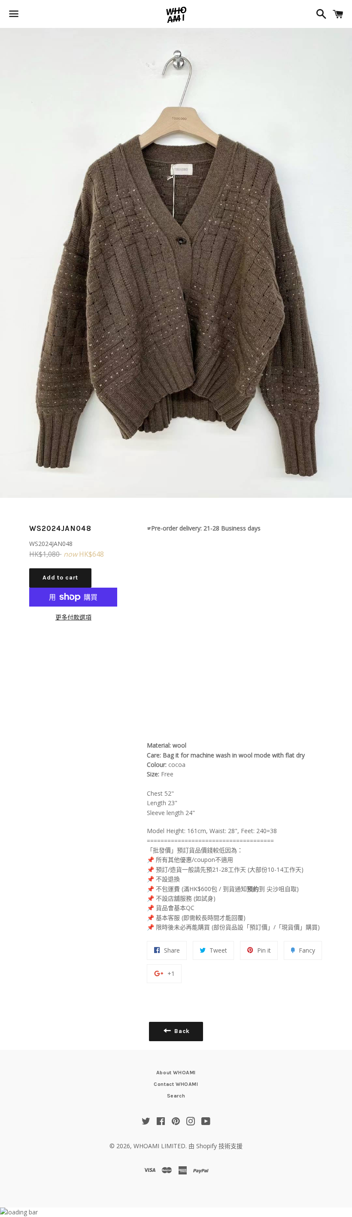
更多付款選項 (73, 617)
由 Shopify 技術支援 (215, 1146)
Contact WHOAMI (176, 1084)
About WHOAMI (176, 1073)
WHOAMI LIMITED (159, 1146)
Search (176, 1096)
